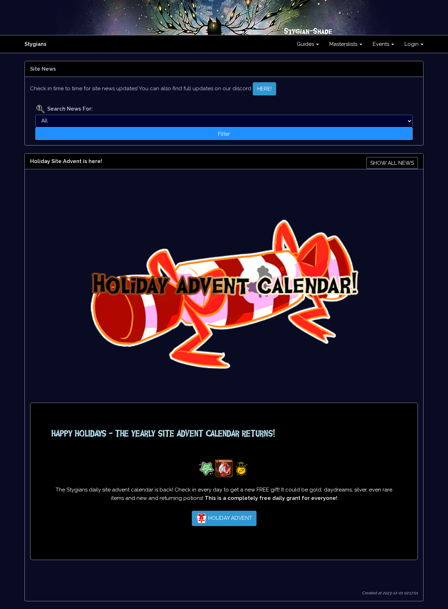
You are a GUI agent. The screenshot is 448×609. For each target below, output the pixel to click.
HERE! (264, 89)
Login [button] (412, 44)
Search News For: (70, 109)
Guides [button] (306, 44)
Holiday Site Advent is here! (66, 161)
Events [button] (382, 44)
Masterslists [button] (344, 44)
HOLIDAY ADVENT (229, 518)
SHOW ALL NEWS (392, 163)
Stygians (35, 44)
